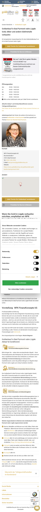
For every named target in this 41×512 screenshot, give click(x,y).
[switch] (35, 504)
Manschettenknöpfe (26, 442)
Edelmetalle (17, 332)
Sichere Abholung (36, 2)
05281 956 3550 (11, 160)
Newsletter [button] (5, 499)
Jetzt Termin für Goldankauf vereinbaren (21, 46)
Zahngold (7, 445)
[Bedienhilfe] (23, 20)
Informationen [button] (7, 494)
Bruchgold (7, 452)
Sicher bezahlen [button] (7, 503)
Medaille (34, 464)
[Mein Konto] (32, 20)
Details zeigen (30, 277)
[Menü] (38, 492)
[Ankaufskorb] (37, 20)
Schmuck (6, 438)
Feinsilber (13, 462)
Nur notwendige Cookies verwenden (20, 289)
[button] (20, 184)
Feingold (4, 462)
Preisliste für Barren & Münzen (21, 52)
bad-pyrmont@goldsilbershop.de (17, 162)
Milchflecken (11, 430)
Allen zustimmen (20, 283)
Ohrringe (17, 442)
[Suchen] (28, 20)
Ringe (12, 442)
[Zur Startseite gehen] (10, 13)
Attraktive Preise (22, 2)
